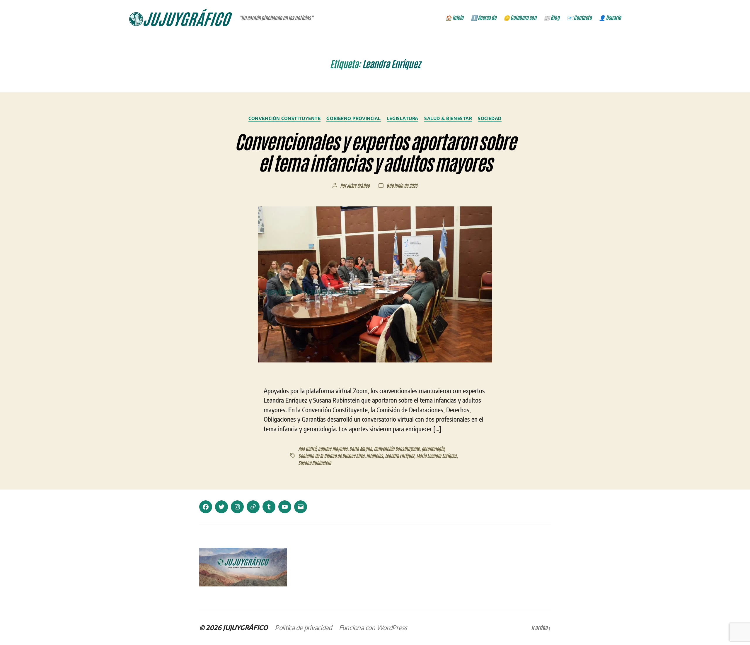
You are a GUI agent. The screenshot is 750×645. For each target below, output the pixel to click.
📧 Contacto (579, 17)
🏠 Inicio (454, 17)
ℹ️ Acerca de (483, 17)
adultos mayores (332, 448)
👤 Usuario (610, 17)
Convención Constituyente (284, 118)
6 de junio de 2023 (401, 185)
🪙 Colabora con (519, 17)
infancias (374, 455)
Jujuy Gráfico (358, 185)
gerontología (433, 448)
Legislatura (402, 118)
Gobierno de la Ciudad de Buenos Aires (331, 455)
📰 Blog (551, 17)
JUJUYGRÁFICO (245, 627)
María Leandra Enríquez (436, 455)
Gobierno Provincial (353, 118)
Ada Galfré (307, 448)
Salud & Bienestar (448, 118)
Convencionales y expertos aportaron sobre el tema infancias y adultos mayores (375, 151)
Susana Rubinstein (314, 463)
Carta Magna (360, 448)
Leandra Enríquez (400, 455)
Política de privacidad (303, 627)
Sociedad (489, 118)
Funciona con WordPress (373, 627)
